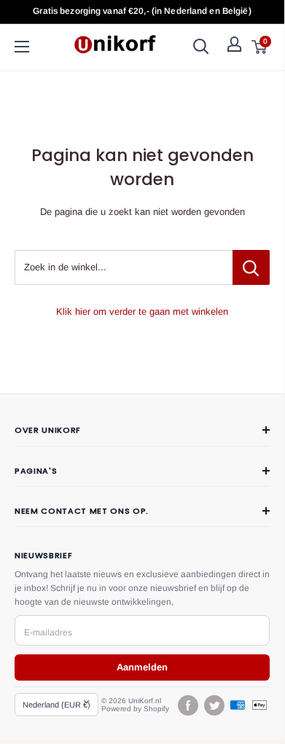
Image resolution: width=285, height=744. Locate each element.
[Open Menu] (22, 46)
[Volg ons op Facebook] (187, 705)
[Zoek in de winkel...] (251, 267)
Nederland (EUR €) (56, 704)
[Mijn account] (234, 44)
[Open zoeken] (201, 47)
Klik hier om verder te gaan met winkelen (142, 311)
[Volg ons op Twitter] (213, 705)
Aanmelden (142, 667)
